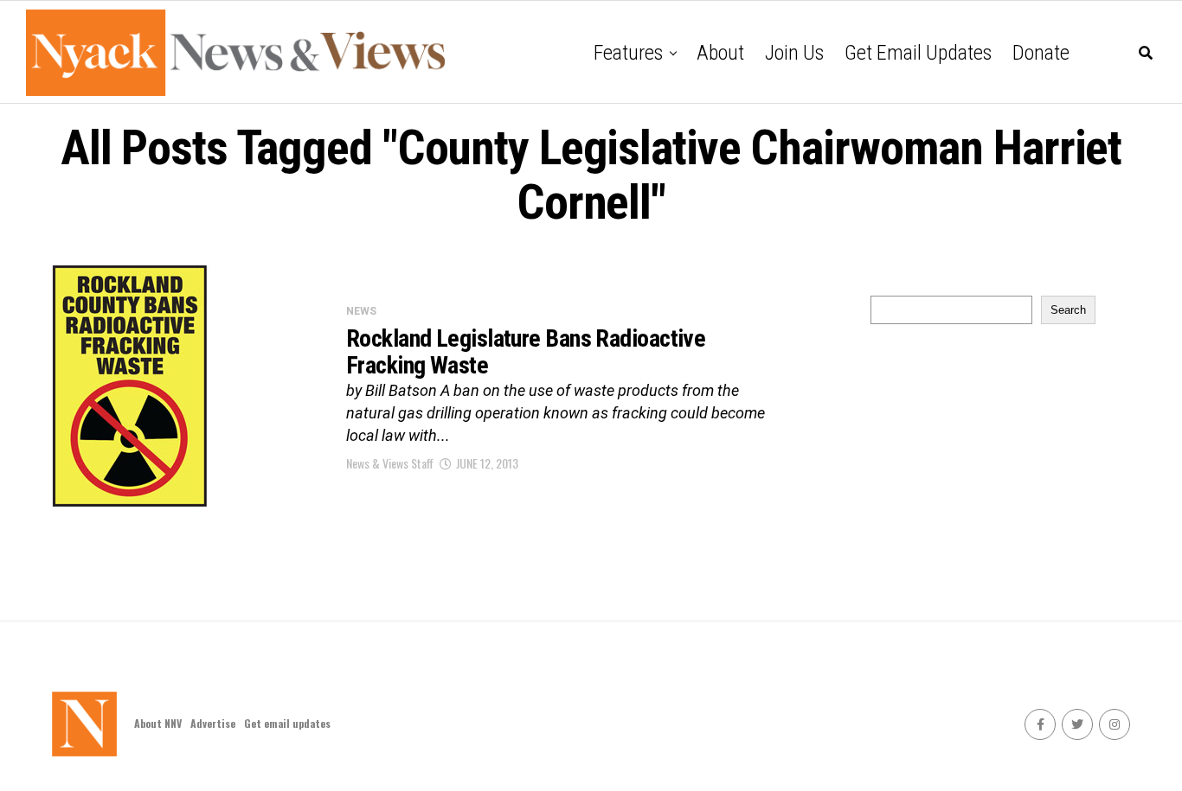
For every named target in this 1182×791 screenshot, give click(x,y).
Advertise (212, 723)
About (720, 53)
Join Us (794, 53)
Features (628, 53)
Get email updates (918, 53)
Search (1068, 309)
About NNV (158, 723)
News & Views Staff (390, 463)
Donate (1041, 53)
